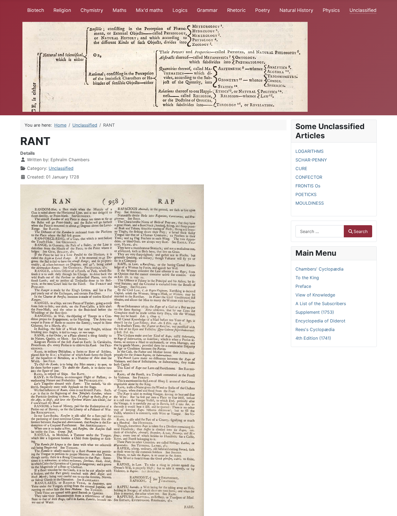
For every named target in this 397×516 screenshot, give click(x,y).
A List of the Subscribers (320, 303)
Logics (180, 10)
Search (361, 231)
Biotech (35, 10)
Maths (119, 10)
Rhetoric (236, 10)
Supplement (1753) (314, 312)
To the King (307, 277)
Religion (62, 10)
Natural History (296, 10)
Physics (331, 10)
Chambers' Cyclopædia (319, 269)
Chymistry (91, 10)
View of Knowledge (315, 295)
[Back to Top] (387, 506)
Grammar (207, 10)
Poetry (262, 10)
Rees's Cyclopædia (315, 329)
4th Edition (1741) (313, 338)
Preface (303, 286)
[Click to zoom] (112, 349)
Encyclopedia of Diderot (320, 320)
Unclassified (362, 10)
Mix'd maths (149, 10)
